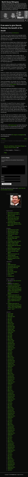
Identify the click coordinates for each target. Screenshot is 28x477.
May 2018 (10, 370)
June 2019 (10, 352)
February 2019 (11, 357)
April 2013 (10, 457)
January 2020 (11, 342)
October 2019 (11, 346)
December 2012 (11, 463)
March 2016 (10, 407)
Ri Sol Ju (10, 274)
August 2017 (10, 383)
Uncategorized (21, 134)
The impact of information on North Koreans (14, 284)
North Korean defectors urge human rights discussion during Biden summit (14, 224)
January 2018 (11, 376)
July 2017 (10, 384)
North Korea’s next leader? (13, 212)
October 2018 (11, 363)
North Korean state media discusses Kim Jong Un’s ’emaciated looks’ (13, 220)
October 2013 (11, 448)
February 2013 (11, 460)
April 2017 (10, 389)
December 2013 (11, 445)
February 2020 (11, 340)
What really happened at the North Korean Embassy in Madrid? (14, 292)
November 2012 (11, 464)
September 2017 (11, 382)
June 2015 (10, 420)
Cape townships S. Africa (13, 232)
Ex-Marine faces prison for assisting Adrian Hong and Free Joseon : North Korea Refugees (14, 288)
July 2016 (10, 401)
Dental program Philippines (13, 237)
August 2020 (10, 332)
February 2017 (11, 392)
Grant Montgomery (15, 32)
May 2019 (10, 353)
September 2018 (11, 365)
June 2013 (10, 454)
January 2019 (11, 359)
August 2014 (10, 434)
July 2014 (10, 436)
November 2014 (11, 430)
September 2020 (11, 330)
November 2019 (11, 345)
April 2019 (10, 355)
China (9, 263)
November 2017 (11, 379)
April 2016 (10, 406)
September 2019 (11, 347)
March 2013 (10, 458)
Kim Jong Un (15, 134)
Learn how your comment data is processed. (13, 188)
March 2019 (10, 356)
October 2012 (11, 465)
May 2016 (10, 404)
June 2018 (10, 369)
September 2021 (11, 316)
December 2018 (11, 360)
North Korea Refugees (10, 2)
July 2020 (10, 333)
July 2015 (10, 418)
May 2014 (10, 438)
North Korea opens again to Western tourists (14, 214)
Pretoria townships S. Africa (14, 249)
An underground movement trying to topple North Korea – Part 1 (14, 300)
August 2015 (10, 417)
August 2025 (10, 313)
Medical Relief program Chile (14, 248)
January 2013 (11, 461)
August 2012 (10, 468)
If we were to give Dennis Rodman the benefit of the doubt (11, 28)
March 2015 (10, 424)
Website (2, 181)
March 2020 (10, 339)
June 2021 (10, 318)
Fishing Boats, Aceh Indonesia (14, 241)
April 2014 (10, 440)
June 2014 (10, 437)
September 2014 (11, 433)
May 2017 (10, 387)
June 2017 (10, 386)
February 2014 (11, 443)
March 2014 (10, 441)
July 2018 (10, 367)
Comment (4, 166)
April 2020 (10, 338)
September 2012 (11, 467)
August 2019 (10, 349)
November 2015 (11, 413)
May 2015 (10, 421)
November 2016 (11, 396)
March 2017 (10, 390)
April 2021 (10, 320)
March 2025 (10, 315)
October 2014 (11, 431)
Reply (5, 152)
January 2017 (11, 393)
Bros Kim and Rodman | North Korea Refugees (14, 146)
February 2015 (11, 426)
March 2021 (10, 322)
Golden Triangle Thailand (13, 242)
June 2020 (10, 335)
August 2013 (10, 451)
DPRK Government (12, 264)
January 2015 (11, 427)
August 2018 (10, 366)
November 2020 (11, 328)
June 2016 (10, 403)
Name (2, 176)
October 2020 (11, 329)
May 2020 (10, 336)
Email (2, 178)
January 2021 (11, 325)
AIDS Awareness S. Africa (13, 229)
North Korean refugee (12, 271)
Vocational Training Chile (13, 256)
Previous (3, 138)
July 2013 (10, 453)
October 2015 (11, 414)
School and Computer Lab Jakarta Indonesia (13, 254)
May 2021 (10, 319)
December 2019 (11, 343)
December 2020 (11, 326)
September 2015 (11, 416)
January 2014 (11, 444)
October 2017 (11, 380)
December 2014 (11, 428)
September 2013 (11, 450)
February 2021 (11, 323)
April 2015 (10, 423)
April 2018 (10, 372)
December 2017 (11, 377)
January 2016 (11, 410)
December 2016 (11, 394)
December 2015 (11, 411)
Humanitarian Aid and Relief (14, 266)
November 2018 (11, 362)
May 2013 (10, 455)
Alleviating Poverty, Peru (13, 231)
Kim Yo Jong (10, 270)
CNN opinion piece (12, 125)
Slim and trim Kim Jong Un (13, 216)
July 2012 (10, 470)
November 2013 (11, 447)
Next (25, 138)
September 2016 (11, 399)
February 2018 (11, 374)
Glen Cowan (13, 84)
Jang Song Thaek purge (13, 267)
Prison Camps (11, 273)
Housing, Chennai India (13, 244)
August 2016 (10, 400)
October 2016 (11, 397)
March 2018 (10, 373)
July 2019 (10, 350)
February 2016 (11, 409)
